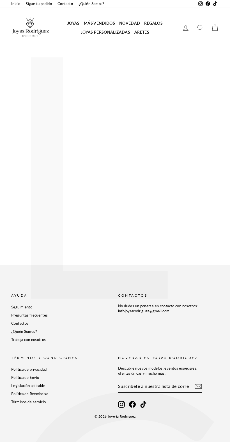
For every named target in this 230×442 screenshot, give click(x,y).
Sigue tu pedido (39, 3)
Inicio (15, 3)
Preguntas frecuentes (29, 315)
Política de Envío (25, 377)
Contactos (19, 323)
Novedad (129, 23)
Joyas (73, 23)
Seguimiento (21, 307)
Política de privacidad (29, 369)
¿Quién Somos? (91, 3)
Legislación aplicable (28, 385)
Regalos (153, 23)
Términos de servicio (28, 402)
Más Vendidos (99, 23)
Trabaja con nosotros (28, 339)
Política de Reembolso (29, 393)
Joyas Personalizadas (105, 32)
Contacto (65, 3)
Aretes (141, 32)
